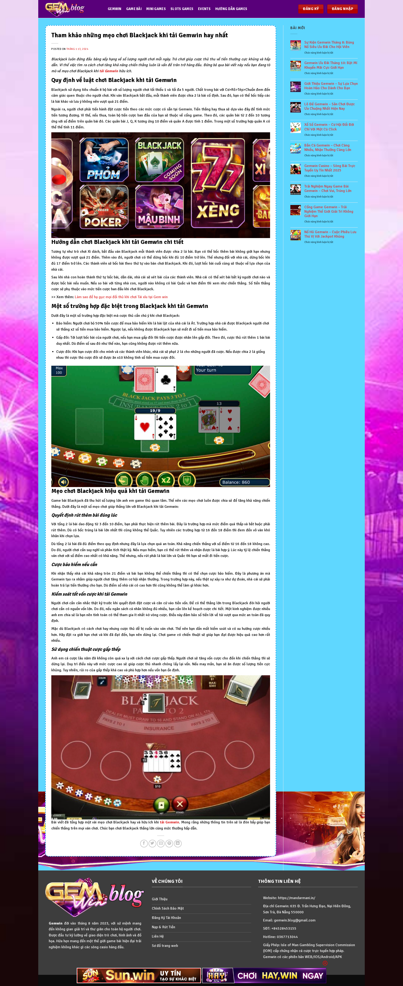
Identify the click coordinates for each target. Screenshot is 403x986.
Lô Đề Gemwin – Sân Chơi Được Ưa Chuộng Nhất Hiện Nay (329, 106)
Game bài (134, 9)
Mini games (156, 9)
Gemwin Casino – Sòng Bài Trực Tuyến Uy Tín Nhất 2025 (329, 168)
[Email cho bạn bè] (161, 843)
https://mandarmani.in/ (296, 898)
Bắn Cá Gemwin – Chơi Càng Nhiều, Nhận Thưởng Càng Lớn (327, 147)
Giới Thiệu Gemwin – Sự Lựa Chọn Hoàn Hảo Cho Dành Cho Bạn (331, 86)
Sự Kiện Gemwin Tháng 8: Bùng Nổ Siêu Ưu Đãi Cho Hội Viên (329, 44)
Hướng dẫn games (231, 9)
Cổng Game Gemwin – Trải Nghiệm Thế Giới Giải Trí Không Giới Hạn (328, 211)
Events (204, 9)
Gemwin (115, 9)
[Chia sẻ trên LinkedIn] (178, 843)
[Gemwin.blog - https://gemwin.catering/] (71, 9)
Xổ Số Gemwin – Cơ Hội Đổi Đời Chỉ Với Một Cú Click (329, 127)
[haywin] (264, 975)
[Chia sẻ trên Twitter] (152, 843)
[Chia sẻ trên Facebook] (144, 843)
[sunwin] (139, 975)
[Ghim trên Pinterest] (169, 843)
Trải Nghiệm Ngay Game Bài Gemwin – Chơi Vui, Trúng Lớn (327, 188)
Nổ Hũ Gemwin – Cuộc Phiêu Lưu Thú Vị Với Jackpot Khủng (330, 234)
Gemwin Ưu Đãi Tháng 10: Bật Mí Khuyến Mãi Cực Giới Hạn (330, 65)
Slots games (181, 9)
